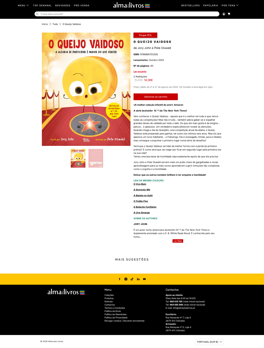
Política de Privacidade (116, 317)
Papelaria (210, 5)
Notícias (109, 301)
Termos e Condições (115, 308)
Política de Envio (113, 311)
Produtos (109, 298)
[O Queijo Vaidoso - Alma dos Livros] (86, 89)
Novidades (62, 5)
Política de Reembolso (116, 314)
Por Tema (228, 5)
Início (45, 24)
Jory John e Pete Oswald (154, 48)
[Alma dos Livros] (132, 5)
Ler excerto (140, 71)
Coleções (109, 295)
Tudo (55, 24)
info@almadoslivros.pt (184, 308)
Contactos (110, 304)
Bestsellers (190, 5)
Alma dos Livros (55, 341)
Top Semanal (42, 5)
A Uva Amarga (142, 212)
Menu (22, 5)
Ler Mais (178, 241)
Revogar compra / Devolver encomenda (124, 320)
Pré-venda (82, 5)
